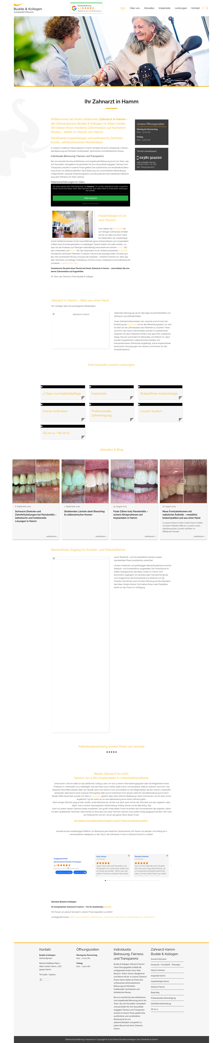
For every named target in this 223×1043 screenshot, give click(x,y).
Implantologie (77, 138)
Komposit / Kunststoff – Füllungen (165, 965)
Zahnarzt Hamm (137, 964)
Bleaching (155, 992)
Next (205, 49)
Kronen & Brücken (158, 959)
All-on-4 (154, 1009)
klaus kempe (101, 856)
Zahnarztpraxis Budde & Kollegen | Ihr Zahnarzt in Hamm (28, 7)
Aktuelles (149, 8)
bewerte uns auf (79, 872)
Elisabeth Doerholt (142, 856)
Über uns (135, 8)
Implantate (164, 8)
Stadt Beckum (96, 917)
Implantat (123, 250)
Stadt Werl (84, 917)
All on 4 (120, 247)
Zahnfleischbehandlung (161, 1004)
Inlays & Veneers (158, 970)
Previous (17, 49)
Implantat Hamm (158, 976)
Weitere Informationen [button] (90, 203)
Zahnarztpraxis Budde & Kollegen (67, 862)
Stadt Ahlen (109, 917)
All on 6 (73, 250)
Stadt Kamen (120, 917)
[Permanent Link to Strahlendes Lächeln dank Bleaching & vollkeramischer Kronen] (85, 481)
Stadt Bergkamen (135, 917)
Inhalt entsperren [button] (90, 198)
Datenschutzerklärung (74, 1039)
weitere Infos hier (69, 263)
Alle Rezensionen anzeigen (64, 872)
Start (122, 8)
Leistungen (181, 8)
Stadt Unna (74, 917)
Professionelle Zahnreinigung (163, 998)
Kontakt (195, 8)
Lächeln (107, 907)
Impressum (90, 1039)
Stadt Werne (149, 917)
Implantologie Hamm (160, 981)
